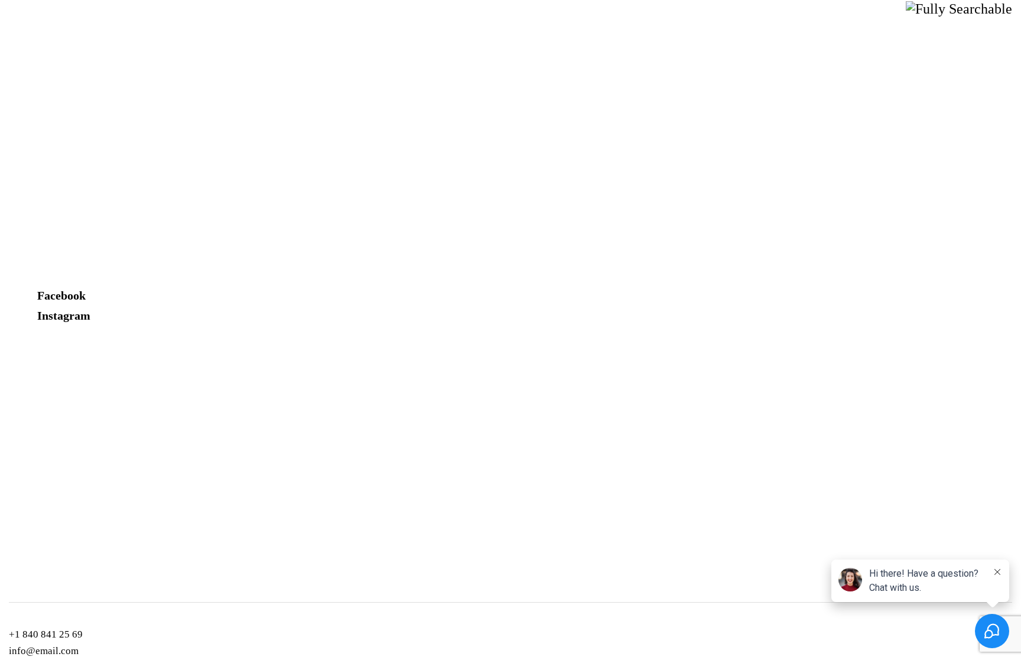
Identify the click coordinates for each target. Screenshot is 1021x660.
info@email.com (44, 650)
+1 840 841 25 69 (46, 634)
